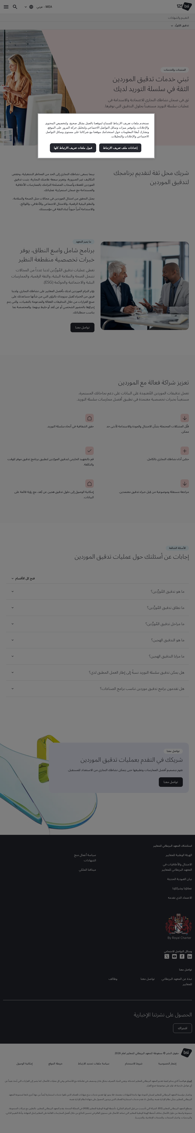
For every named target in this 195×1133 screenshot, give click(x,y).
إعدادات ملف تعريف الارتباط (120, 147)
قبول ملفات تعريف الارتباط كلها (73, 147)
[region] (96, 135)
